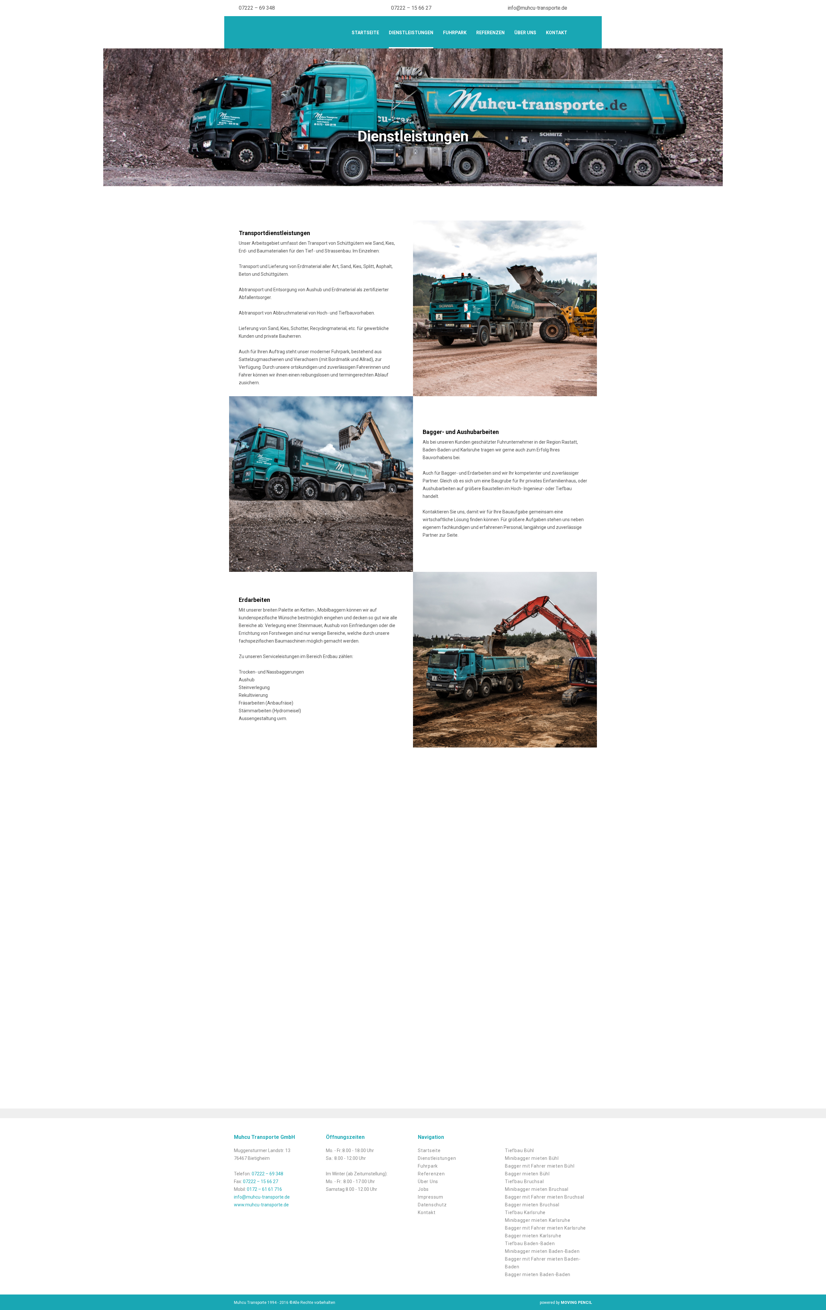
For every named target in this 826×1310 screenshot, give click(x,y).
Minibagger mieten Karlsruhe (537, 1220)
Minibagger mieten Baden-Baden (542, 1251)
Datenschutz (432, 1204)
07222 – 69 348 (257, 8)
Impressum (430, 1197)
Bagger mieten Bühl (527, 1173)
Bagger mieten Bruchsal (532, 1204)
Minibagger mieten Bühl (532, 1158)
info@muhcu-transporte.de (537, 8)
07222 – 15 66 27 (411, 8)
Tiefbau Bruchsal (524, 1181)
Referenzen (490, 32)
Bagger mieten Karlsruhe (533, 1235)
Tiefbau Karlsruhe (525, 1212)
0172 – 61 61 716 (264, 1189)
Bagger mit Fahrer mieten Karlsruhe (545, 1228)
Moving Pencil (576, 1302)
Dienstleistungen (411, 32)
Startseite (365, 32)
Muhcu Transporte (284, 33)
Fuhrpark (455, 32)
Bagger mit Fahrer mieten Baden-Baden (543, 1262)
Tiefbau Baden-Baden (530, 1243)
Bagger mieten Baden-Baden (537, 1274)
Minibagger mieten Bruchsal (537, 1189)
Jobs (423, 1189)
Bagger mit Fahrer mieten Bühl (539, 1166)
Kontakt (556, 32)
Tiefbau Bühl (519, 1150)
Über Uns (525, 32)
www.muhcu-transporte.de (261, 1204)
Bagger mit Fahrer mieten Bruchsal (544, 1197)
